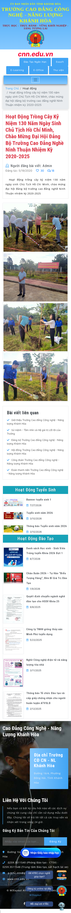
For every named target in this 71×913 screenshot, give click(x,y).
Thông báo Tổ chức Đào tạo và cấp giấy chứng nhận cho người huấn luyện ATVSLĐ (46, 698)
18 (52, 170)
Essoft (60, 61)
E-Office (38, 70)
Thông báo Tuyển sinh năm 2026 (46, 526)
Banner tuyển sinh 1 (38, 499)
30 (42, 170)
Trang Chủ (12, 88)
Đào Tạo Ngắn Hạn (35, 61)
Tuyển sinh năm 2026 (39, 512)
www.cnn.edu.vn (18, 879)
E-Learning (17, 70)
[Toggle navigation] (36, 80)
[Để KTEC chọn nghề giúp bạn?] (62, 875)
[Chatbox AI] (62, 906)
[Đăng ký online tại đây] (62, 890)
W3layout (35, 895)
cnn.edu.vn (35, 54)
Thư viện (58, 70)
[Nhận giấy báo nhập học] (41, 853)
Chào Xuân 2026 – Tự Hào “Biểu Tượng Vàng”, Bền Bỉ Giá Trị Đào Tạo (46, 578)
